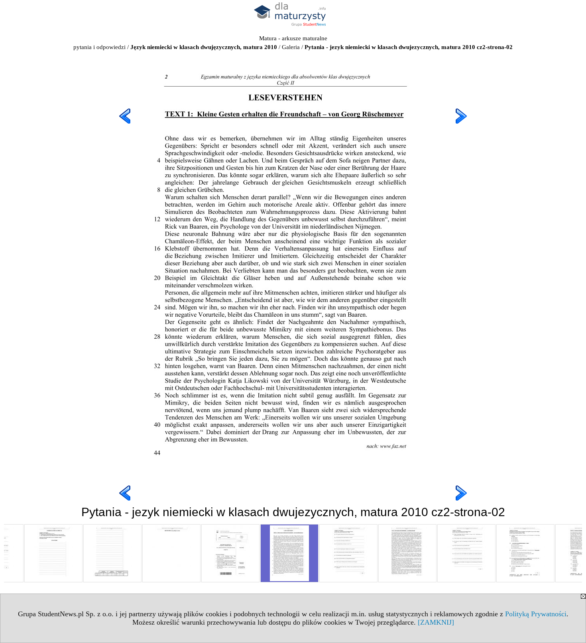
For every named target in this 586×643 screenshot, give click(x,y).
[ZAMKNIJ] (436, 622)
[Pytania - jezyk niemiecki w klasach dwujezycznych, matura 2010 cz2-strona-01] (230, 553)
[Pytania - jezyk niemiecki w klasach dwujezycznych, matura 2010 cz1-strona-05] (53, 553)
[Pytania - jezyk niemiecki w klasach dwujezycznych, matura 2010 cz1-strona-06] (112, 553)
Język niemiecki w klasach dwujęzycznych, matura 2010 (203, 47)
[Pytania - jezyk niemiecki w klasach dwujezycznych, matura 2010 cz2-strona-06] (525, 553)
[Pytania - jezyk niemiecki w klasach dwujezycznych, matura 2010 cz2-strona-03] (348, 553)
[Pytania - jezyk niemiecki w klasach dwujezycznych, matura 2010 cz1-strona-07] (171, 553)
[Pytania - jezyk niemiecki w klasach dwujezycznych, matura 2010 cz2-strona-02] (289, 553)
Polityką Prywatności (535, 614)
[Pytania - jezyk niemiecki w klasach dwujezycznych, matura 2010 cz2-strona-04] (407, 553)
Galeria (291, 47)
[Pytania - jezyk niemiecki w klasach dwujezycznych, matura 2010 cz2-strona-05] (466, 553)
